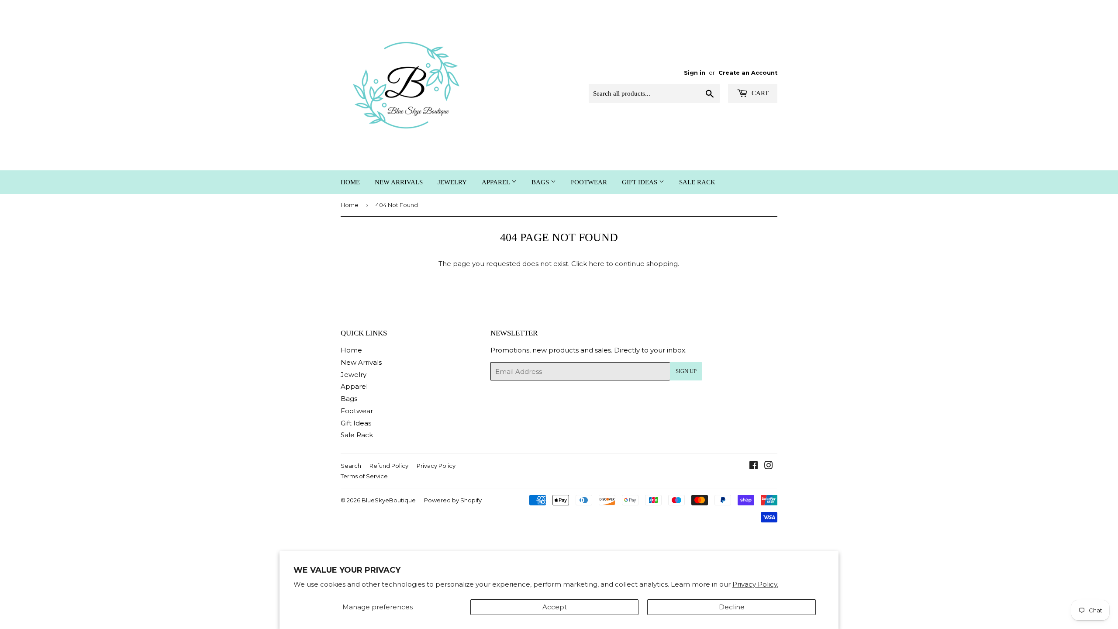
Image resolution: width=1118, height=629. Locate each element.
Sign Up (686, 371)
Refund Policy (388, 465)
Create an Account (747, 72)
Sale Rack (697, 182)
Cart (759, 93)
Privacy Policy (436, 465)
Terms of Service (364, 476)
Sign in (694, 72)
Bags (541, 182)
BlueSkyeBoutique (389, 500)
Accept (554, 607)
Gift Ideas (640, 182)
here (596, 263)
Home (350, 182)
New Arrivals (399, 182)
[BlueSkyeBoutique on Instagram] (768, 466)
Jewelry (452, 182)
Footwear (589, 182)
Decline (732, 607)
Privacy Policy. (755, 584)
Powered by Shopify (453, 500)
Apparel (496, 182)
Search (351, 465)
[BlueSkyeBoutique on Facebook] (753, 466)
